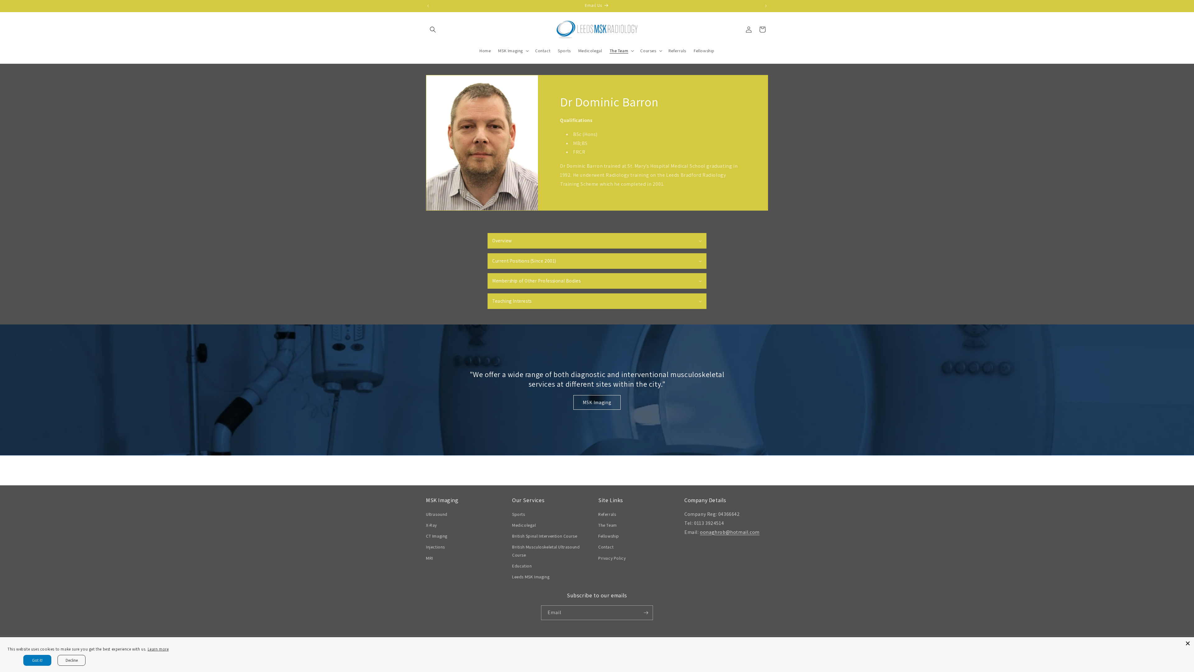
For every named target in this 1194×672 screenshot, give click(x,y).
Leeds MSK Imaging (530, 577)
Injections (435, 547)
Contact (605, 547)
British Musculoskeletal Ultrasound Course (546, 551)
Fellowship (608, 536)
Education (522, 566)
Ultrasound (436, 514)
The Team (607, 525)
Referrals (607, 514)
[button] (433, 29)
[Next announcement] (766, 6)
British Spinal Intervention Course (544, 536)
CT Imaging (436, 536)
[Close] (1188, 643)
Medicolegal (524, 525)
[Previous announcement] (428, 6)
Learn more (158, 649)
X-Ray (431, 525)
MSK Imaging (597, 402)
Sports (518, 514)
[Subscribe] (646, 612)
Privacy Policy (612, 558)
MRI (429, 558)
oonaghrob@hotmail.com (730, 532)
